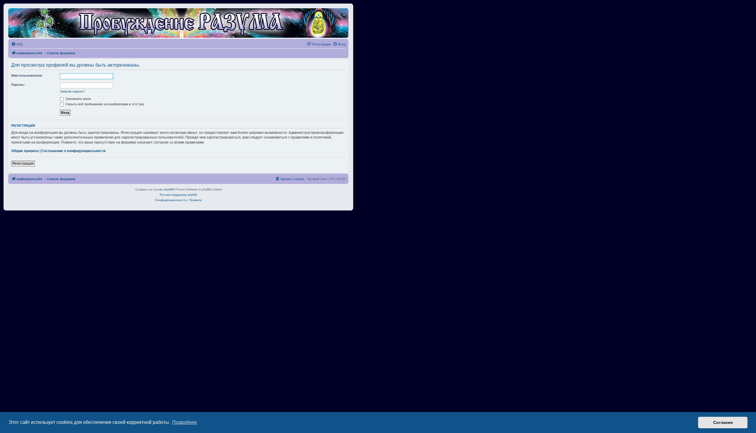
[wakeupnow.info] (178, 23)
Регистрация (23, 164)
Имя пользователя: (27, 75)
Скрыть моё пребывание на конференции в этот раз (104, 104)
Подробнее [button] (184, 422)
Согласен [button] (723, 422)
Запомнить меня (78, 99)
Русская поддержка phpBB (178, 194)
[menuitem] (17, 44)
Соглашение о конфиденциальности (73, 151)
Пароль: (18, 84)
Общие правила (25, 151)
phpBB (168, 189)
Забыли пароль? (72, 91)
